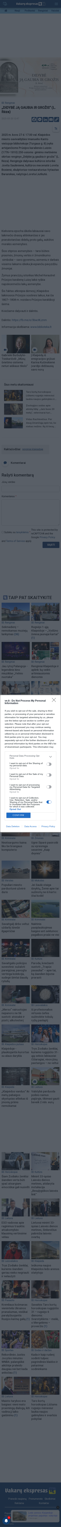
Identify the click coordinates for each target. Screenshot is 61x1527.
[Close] (55, 701)
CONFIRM (18, 815)
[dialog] (30, 763)
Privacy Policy (48, 826)
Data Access (30, 826)
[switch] (48, 764)
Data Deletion (13, 826)
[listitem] (30, 757)
